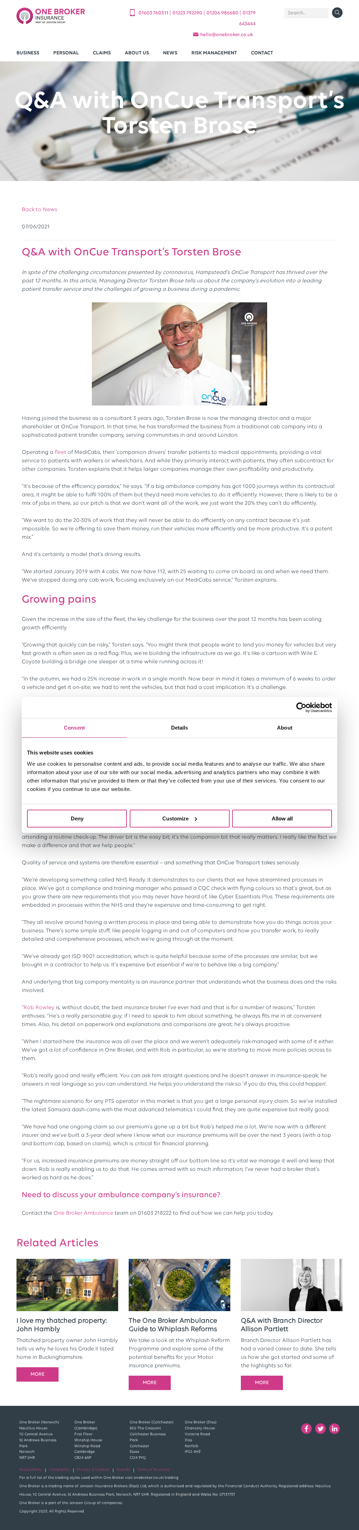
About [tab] (284, 728)
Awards (123, 1470)
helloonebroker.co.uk (226, 35)
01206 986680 (222, 13)
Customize (175, 818)
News (170, 53)
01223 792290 (187, 13)
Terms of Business (153, 1470)
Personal (66, 53)
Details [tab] (179, 728)
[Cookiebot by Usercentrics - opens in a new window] (301, 707)
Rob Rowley (38, 1008)
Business (27, 53)
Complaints (59, 1470)
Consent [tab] (74, 728)
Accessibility (30, 1470)
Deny (77, 818)
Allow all (282, 818)
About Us (137, 53)
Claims (102, 53)
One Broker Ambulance (83, 1213)
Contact (262, 53)
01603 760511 (153, 13)
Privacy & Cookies (93, 1470)
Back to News (39, 210)
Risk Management (214, 53)
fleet (60, 452)
